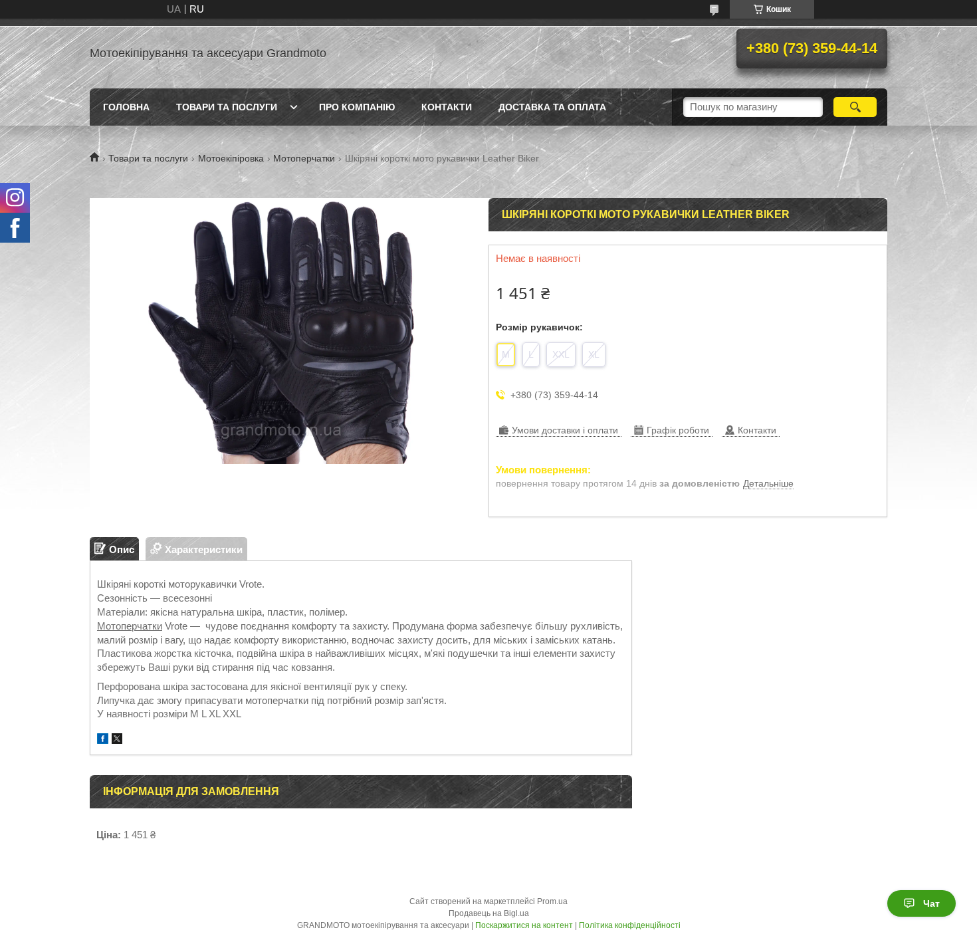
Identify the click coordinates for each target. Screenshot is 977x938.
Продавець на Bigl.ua (489, 913)
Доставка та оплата (552, 107)
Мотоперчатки (304, 158)
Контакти (446, 107)
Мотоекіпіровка (231, 158)
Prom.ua (552, 901)
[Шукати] (855, 107)
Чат (931, 903)
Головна (126, 107)
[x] (117, 740)
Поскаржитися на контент (524, 925)
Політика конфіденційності (630, 925)
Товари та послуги (226, 107)
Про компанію (357, 107)
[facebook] (102, 740)
